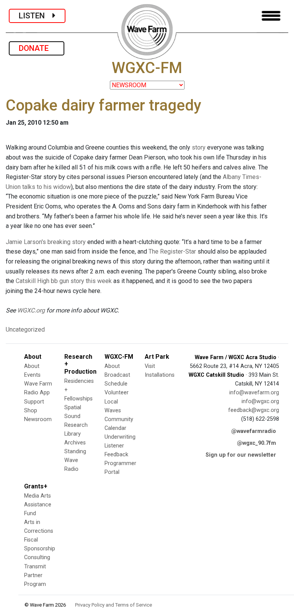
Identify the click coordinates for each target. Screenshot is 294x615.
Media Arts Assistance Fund (37, 505)
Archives (75, 442)
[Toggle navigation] (271, 16)
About (31, 366)
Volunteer (117, 392)
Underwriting (120, 437)
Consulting (37, 557)
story (199, 147)
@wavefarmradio (253, 431)
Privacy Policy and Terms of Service (113, 605)
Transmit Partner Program (35, 575)
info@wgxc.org (260, 401)
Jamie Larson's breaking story (46, 242)
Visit (150, 366)
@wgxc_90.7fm (256, 443)
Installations (160, 375)
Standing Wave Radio (75, 460)
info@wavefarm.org (254, 392)
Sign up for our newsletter (241, 455)
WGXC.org (31, 310)
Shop (30, 410)
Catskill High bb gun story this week (64, 281)
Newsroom (38, 419)
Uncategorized (25, 329)
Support (34, 402)
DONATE (36, 48)
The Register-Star (172, 251)
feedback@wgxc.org (253, 410)
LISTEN (35, 15)
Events (32, 375)
